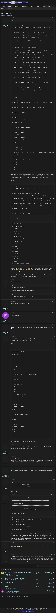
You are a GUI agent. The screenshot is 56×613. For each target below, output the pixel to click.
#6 (54, 336)
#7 (54, 444)
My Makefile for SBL (10, 582)
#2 (54, 279)
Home (3, 6)
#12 (54, 542)
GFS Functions (8, 587)
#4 (54, 312)
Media (31, 6)
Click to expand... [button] (32, 509)
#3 (54, 301)
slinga (6, 588)
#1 (54, 17)
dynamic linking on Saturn (12, 591)
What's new (16, 6)
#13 (54, 554)
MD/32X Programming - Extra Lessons (15, 578)
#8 (54, 456)
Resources (24, 6)
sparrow (6, 575)
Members (38, 6)
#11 (54, 494)
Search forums (9, 8)
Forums (9, 6)
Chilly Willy (7, 579)
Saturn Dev (16, 575)
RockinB (6, 592)
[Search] (54, 6)
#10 (54, 479)
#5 (54, 324)
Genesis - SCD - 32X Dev (19, 579)
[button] (6, 6)
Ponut (51, 574)
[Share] (52, 18)
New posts (3, 8)
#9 (54, 468)
